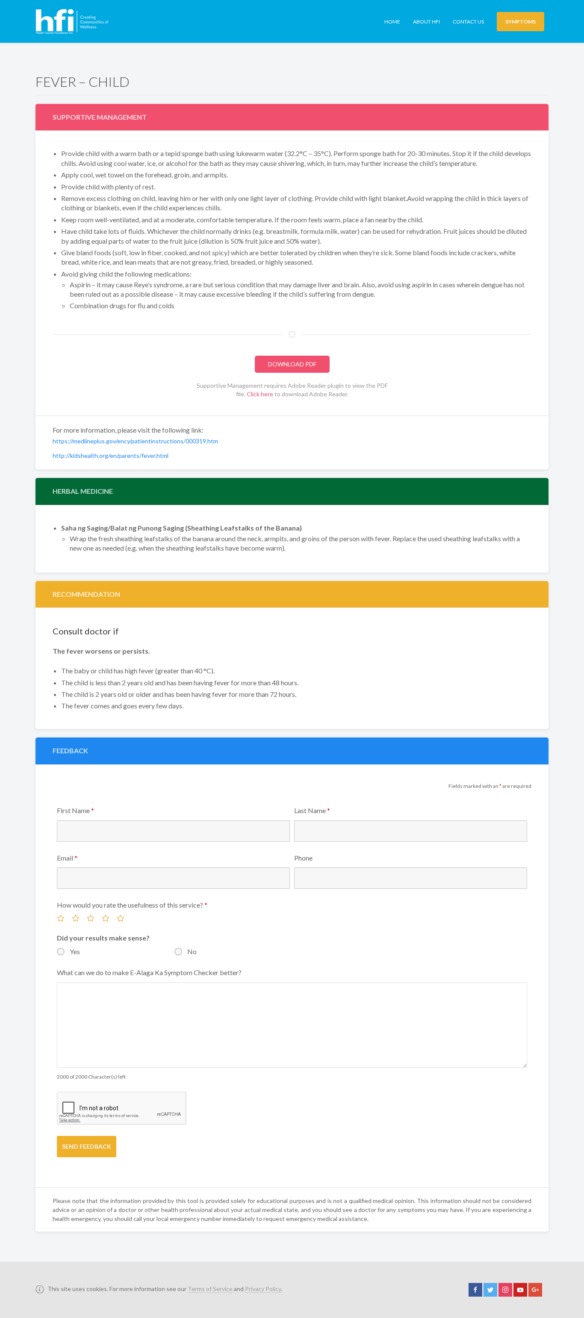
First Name (75, 810)
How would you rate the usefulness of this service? (132, 905)
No (192, 951)
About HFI (426, 21)
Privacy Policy (263, 1288)
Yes (75, 951)
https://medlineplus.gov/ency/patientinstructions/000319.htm (135, 441)
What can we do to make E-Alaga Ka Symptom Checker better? (149, 972)
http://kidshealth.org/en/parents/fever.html (110, 455)
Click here (260, 394)
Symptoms (520, 21)
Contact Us (468, 21)
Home (392, 21)
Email (67, 858)
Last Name (312, 810)
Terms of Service (210, 1288)
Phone (303, 858)
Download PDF (292, 364)
